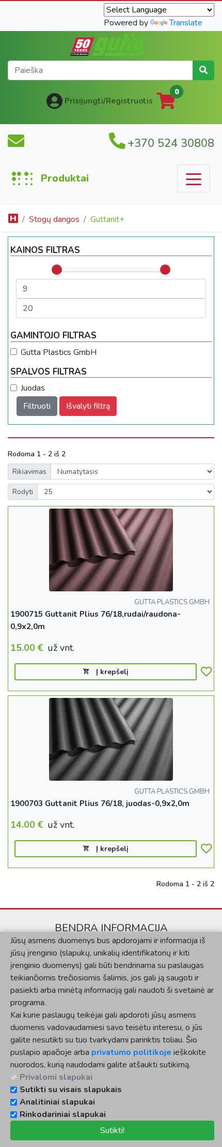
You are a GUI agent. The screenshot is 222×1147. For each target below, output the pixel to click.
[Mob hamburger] (193, 178)
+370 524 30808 (171, 143)
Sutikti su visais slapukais (71, 1089)
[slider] (57, 269)
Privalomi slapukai (56, 1077)
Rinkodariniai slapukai (63, 1114)
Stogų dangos (54, 219)
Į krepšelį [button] (111, 672)
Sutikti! (112, 1130)
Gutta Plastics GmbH (59, 352)
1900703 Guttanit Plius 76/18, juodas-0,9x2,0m (99, 803)
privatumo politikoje (131, 1052)
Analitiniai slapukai (57, 1102)
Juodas (33, 388)
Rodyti (22, 492)
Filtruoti (37, 406)
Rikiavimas (29, 471)
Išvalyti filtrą (88, 406)
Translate (185, 22)
